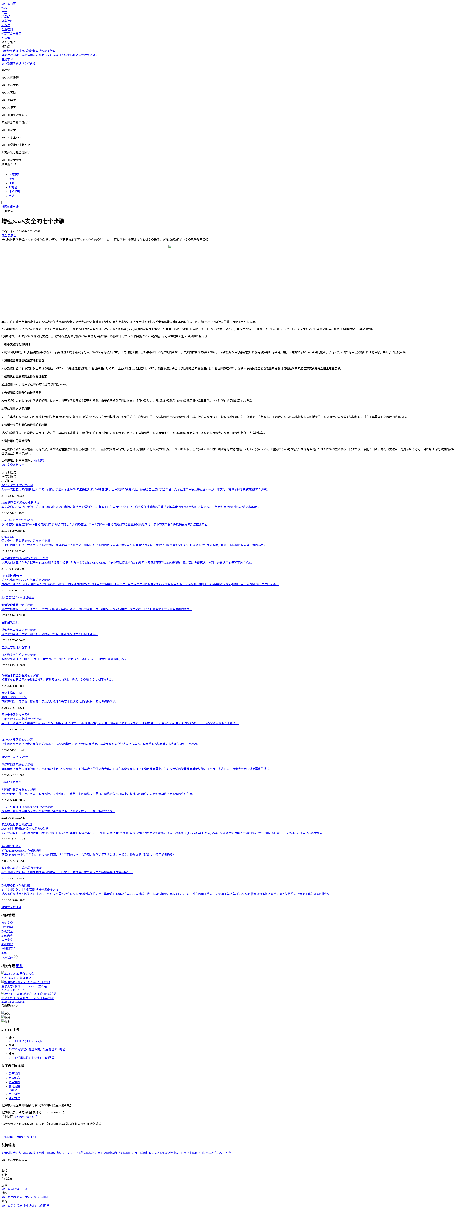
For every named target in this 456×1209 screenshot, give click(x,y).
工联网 (141, 1152)
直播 (33, 63)
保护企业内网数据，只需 (25, 540)
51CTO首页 (8, 3)
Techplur (38, 1041)
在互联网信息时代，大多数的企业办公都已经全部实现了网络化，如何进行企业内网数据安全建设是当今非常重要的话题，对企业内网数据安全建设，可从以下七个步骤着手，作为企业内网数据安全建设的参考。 (133, 545)
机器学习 (24, 647)
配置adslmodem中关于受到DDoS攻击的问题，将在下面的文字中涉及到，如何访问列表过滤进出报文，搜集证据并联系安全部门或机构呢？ (88, 854)
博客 (4, 8)
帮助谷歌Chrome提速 (21, 719)
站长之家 (94, 1152)
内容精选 (14, 174)
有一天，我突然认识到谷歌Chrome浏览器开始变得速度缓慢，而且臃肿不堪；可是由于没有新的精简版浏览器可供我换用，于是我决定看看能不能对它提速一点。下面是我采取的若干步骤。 (120, 723)
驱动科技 (52, 1152)
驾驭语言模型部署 (19, 675)
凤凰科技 (41, 1152)
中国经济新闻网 (119, 1152)
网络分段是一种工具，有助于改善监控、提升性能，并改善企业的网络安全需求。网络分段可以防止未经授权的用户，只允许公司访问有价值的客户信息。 (98, 793)
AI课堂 (5, 38)
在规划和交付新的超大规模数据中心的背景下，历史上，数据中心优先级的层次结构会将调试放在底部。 (67, 872)
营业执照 (7, 1137)
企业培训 (7, 29)
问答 (16, 63)
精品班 (5, 16)
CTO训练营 (47, 1057)
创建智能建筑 (17, 604)
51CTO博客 (16, 1049)
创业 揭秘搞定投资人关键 (24, 828)
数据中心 (7, 885)
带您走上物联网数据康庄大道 (29, 889)
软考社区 (7, 20)
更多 (19, 966)
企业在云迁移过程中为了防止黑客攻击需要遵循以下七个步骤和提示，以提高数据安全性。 (58, 811)
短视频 (31, 50)
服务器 (12, 575)
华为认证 (44, 55)
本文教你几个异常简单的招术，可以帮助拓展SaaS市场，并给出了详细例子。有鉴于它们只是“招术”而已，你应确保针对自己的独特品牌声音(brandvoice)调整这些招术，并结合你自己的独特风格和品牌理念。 (130, 506)
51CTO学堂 (16, 1057)
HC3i (30, 1041)
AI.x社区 (59, 1049)
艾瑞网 (85, 1152)
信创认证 (33, 55)
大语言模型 (8, 692)
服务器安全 (8, 597)
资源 (10, 63)
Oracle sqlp (7, 536)
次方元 (215, 1152)
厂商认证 (55, 55)
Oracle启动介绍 (18, 520)
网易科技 (30, 1152)
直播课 (40, 50)
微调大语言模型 (18, 629)
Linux (4, 575)
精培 (26, 1057)
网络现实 (14, 697)
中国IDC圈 (179, 1152)
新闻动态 (14, 1077)
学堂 (4, 12)
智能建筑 (7, 622)
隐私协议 (14, 1098)
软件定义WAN (22, 757)
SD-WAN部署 (17, 739)
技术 (16, 885)
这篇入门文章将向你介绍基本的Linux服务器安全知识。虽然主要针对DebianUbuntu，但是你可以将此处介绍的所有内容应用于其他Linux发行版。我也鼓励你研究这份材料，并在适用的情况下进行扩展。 (127, 562)
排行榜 (23, 50)
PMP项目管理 (78, 55)
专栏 (27, 63)
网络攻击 (18, 464)
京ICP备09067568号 (26, 1116)
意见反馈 (14, 1086)
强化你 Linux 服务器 (25, 580)
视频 (11, 178)
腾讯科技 (18, 1152)
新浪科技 (7, 1152)
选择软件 (17, 485)
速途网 (104, 1152)
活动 (11, 195)
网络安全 (7, 714)
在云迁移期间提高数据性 (27, 807)
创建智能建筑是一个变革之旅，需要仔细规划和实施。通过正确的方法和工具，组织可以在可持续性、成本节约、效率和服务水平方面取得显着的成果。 (96, 609)
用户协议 (14, 1093)
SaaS (4, 846)
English (13, 1089)
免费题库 (92, 55)
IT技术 (65, 55)
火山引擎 (225, 1152)
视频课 (5, 50)
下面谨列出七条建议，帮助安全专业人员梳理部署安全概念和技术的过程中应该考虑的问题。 (59, 701)
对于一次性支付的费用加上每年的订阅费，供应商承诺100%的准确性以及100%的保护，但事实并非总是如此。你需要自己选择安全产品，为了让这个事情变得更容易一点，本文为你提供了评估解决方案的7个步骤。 (135, 489)
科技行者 (64, 1152)
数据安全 (15, 824)
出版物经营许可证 (25, 1137)
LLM (19, 692)
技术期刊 (14, 191)
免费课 (5, 25)
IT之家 (133, 1152)
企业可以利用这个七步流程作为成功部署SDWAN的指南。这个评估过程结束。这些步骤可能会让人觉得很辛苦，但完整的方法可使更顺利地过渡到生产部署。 (100, 743)
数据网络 (24, 885)
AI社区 (13, 187)
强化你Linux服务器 (24, 558)
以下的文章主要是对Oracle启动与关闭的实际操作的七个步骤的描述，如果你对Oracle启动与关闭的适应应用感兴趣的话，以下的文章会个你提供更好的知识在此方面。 (105, 524)
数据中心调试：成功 (21, 868)
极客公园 (151, 1152)
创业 (10, 846)
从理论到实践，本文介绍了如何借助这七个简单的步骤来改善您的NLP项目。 (49, 634)
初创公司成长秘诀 (20, 502)
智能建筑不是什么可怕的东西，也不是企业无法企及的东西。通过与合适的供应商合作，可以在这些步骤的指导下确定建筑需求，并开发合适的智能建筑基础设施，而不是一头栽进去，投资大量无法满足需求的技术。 (136, 768)
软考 (24, 55)
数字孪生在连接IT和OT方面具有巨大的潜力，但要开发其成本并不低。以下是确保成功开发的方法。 (64, 659)
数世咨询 (40, 460)
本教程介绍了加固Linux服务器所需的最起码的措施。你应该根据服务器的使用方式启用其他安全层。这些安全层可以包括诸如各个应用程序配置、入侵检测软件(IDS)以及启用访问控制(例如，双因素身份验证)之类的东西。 (140, 584)
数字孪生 (18, 782)
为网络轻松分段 (18, 789)
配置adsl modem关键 (21, 850)
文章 (4, 63)
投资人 (17, 846)
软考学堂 (50, 50)
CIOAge (22, 1041)
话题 (11, 183)
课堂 (21, 63)
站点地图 (14, 1082)
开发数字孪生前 (18, 654)
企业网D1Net (194, 1152)
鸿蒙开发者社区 (11, 33)
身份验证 (28, 597)
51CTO (13, 1041)
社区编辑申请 (10, 206)
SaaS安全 (7, 464)
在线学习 (7, 59)
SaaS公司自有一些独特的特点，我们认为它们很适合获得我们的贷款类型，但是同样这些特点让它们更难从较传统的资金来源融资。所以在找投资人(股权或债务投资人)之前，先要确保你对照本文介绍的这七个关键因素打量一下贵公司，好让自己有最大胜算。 (163, 833)
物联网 (17, 907)
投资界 (207, 1152)
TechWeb (75, 1152)
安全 (19, 575)
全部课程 (7, 55)
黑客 (27, 714)
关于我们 (14, 1073)
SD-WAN (7, 757)
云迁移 (5, 824)
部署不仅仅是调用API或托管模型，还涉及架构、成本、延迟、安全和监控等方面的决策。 (57, 679)
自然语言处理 (10, 647)
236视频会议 (165, 1152)
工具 (16, 622)
